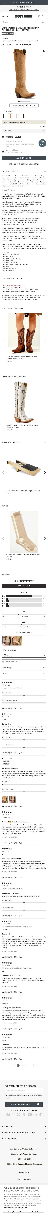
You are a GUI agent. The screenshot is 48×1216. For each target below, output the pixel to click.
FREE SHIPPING (7, 34)
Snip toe (6, 252)
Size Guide (43, 126)
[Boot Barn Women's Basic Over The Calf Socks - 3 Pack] (24, 532)
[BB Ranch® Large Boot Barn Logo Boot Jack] (24, 468)
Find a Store (35, 164)
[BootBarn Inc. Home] (24, 16)
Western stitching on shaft (12, 258)
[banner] (24, 12)
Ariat (3, 44)
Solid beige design (9, 268)
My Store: (10, 137)
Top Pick (38, 314)
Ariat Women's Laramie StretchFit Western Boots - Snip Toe (20, 29)
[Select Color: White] (17, 116)
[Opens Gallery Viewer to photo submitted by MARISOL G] (6, 640)
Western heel (8, 260)
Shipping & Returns (12, 279)
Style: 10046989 (9, 270)
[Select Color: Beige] (10, 116)
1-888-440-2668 (24, 1159)
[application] (5, 16)
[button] (19, 101)
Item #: (12, 45)
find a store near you (19, 1104)
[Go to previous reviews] (14, 1065)
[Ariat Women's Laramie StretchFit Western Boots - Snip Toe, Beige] (24, 74)
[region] (24, 1200)
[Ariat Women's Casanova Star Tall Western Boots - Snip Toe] (24, 402)
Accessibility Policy (24, 1179)
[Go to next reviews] (34, 1065)
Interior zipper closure (11, 254)
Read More (17, 833)
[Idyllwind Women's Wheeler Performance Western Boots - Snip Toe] (24, 334)
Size (4, 126)
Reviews (6, 575)
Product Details (11, 171)
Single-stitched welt (10, 262)
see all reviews (21, 122)
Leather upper (8, 256)
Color (7, 111)
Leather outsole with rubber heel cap (16, 264)
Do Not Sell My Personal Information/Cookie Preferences (23, 1212)
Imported (6, 266)
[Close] (44, 1188)
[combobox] (24, 655)
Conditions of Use (10, 1207)
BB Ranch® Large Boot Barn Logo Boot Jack (23, 491)
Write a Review (24, 586)
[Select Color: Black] (4, 116)
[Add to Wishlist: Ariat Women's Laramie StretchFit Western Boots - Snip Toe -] (44, 51)
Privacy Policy (24, 1172)
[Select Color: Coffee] (24, 116)
